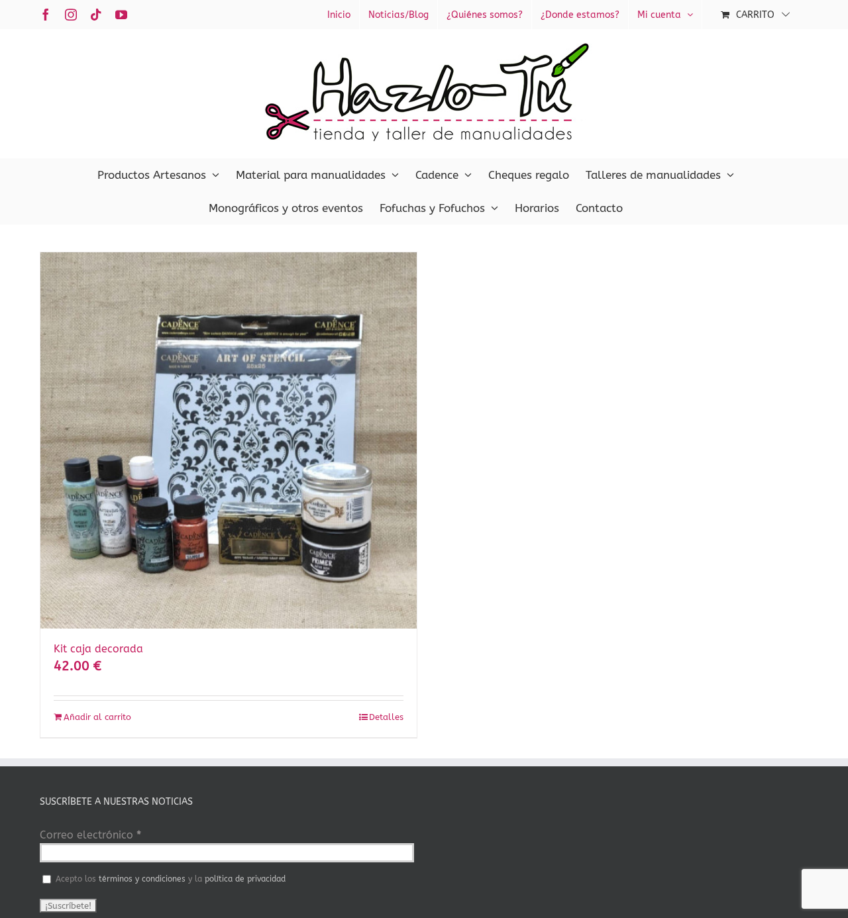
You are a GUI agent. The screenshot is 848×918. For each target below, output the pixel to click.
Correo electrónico (90, 835)
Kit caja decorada (98, 648)
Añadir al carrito (97, 717)
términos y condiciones (142, 879)
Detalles (386, 717)
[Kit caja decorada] (228, 440)
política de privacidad (245, 879)
